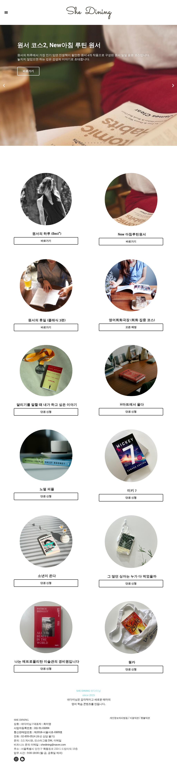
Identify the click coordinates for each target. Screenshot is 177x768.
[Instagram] (16, 759)
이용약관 (134, 718)
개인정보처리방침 (119, 718)
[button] (6, 12)
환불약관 (145, 718)
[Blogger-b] (22, 759)
